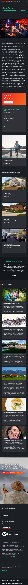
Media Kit (19, 580)
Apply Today (5, 515)
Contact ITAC (12, 556)
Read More (6, 163)
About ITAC (4, 556)
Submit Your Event (6, 527)
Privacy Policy (5, 580)
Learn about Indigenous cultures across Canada (13, 473)
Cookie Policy (12, 580)
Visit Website (8, 102)
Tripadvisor (16, 535)
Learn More (14, 275)
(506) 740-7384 (7, 116)
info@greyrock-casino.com (9, 118)
